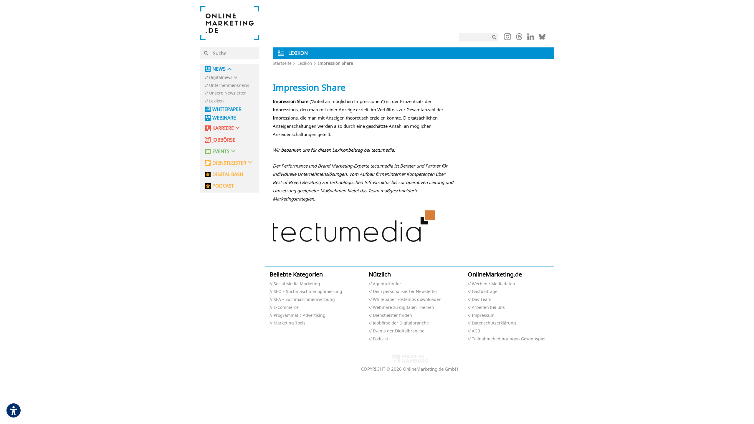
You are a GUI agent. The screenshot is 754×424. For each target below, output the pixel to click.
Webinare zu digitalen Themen (403, 307)
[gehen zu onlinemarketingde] (507, 38)
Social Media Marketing (297, 283)
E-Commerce (286, 307)
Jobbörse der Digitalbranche (401, 323)
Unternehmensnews (229, 85)
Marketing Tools (289, 323)
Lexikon (216, 101)
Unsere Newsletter (227, 93)
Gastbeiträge (484, 291)
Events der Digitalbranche (398, 331)
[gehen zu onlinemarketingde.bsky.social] (542, 38)
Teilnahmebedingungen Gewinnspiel (508, 339)
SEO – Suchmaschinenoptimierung (308, 291)
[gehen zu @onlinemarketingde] (519, 38)
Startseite (282, 63)
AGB (476, 331)
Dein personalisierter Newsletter (405, 291)
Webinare (224, 118)
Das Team (481, 299)
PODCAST (223, 186)
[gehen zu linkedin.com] (530, 38)
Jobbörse (223, 140)
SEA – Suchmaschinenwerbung (304, 299)
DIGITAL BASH (227, 174)
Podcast (380, 339)
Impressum (483, 315)
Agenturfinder (387, 283)
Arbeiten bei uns (488, 307)
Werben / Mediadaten (493, 283)
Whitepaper (227, 109)
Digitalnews (220, 77)
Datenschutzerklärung (494, 323)
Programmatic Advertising (299, 315)
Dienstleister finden (392, 315)
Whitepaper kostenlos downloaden (407, 299)
